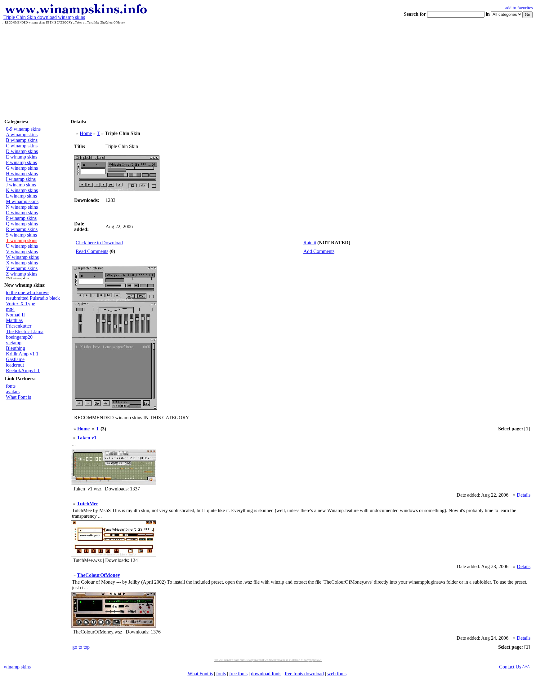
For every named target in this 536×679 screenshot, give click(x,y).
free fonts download (304, 673)
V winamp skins (22, 251)
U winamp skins (22, 246)
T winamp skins (21, 240)
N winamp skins (22, 207)
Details (523, 495)
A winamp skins (22, 134)
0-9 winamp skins (23, 129)
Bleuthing (15, 348)
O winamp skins (22, 212)
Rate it (309, 242)
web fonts (336, 673)
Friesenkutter (18, 326)
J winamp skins (21, 184)
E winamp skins (21, 156)
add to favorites (519, 8)
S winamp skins (21, 234)
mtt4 (10, 309)
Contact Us (510, 666)
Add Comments (318, 251)
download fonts (266, 673)
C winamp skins (22, 145)
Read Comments (92, 251)
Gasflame (15, 359)
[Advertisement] (268, 70)
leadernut (15, 365)
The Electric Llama (24, 331)
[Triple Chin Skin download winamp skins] (75, 12)
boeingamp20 (19, 337)
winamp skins (17, 666)
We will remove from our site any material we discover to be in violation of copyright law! (268, 660)
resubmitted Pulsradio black (33, 298)
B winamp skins (22, 140)
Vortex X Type (20, 303)
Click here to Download (99, 242)
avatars (13, 391)
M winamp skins (22, 201)
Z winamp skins (21, 273)
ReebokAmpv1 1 (23, 370)
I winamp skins (21, 179)
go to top (81, 647)
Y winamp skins (22, 268)
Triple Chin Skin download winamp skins (44, 17)
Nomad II (15, 314)
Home (86, 133)
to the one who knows (27, 292)
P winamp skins (21, 218)
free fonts (238, 673)
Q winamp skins (22, 223)
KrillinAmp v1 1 (22, 353)
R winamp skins (22, 229)
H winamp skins (22, 173)
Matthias (14, 320)
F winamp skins (21, 162)
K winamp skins (22, 190)
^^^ (526, 666)
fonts (11, 386)
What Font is (18, 397)
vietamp (13, 342)
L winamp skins (21, 195)
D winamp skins (22, 151)
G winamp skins (22, 168)
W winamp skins (22, 257)
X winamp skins (22, 262)
